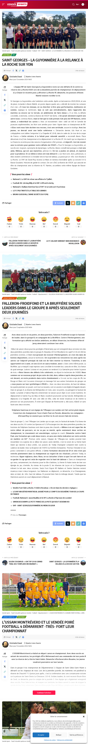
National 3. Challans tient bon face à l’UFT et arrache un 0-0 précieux (39, 187)
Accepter (41, 735)
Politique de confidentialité (64, 740)
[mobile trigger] (4, 4)
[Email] (73, 203)
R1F (14, 55)
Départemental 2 (9, 298)
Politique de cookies (50, 740)
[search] (73, 4)
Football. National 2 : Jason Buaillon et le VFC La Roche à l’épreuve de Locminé (42, 498)
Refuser (58, 735)
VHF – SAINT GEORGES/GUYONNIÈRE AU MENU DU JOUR (34, 505)
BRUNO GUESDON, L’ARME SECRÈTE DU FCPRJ (30, 194)
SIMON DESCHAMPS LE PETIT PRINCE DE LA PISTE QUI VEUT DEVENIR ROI (41, 502)
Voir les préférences (76, 735)
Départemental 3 (9, 617)
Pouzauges (22, 515)
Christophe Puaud (15, 76)
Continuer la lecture (44, 693)
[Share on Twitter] (16, 70)
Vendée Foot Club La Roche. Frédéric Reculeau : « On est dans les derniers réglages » (45, 488)
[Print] (23, 70)
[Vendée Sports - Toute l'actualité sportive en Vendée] (17, 4)
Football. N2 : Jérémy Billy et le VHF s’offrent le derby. (33, 183)
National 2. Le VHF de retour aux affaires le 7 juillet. (32, 179)
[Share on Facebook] (13, 70)
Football (6, 55)
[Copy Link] (19, 70)
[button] (84, 716)
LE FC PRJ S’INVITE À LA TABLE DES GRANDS (29, 191)
